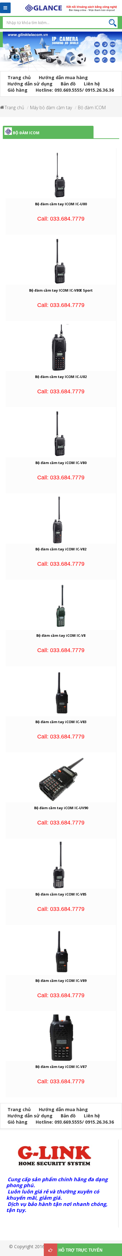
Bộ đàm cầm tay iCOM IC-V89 (60, 980)
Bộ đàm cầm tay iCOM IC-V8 (60, 635)
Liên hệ (92, 84)
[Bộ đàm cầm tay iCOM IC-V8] (61, 606)
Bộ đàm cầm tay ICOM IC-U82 (61, 376)
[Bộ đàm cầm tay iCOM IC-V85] (61, 865)
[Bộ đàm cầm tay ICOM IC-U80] (61, 174)
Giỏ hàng (18, 90)
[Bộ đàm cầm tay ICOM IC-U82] (61, 347)
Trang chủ (19, 77)
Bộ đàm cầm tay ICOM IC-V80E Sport (61, 290)
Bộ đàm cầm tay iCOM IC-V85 (60, 894)
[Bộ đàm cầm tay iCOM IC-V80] (61, 433)
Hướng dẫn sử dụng (30, 84)
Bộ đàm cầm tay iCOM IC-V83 (60, 721)
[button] (3, 54)
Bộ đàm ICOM (92, 107)
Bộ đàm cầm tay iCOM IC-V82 (60, 549)
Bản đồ (68, 84)
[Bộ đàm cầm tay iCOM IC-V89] (61, 951)
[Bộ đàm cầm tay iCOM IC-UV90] (61, 778)
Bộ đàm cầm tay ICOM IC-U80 (61, 204)
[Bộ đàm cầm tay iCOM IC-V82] (61, 520)
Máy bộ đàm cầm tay (51, 107)
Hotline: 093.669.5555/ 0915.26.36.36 (75, 90)
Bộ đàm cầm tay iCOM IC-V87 (60, 1066)
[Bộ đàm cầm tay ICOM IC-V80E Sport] (61, 261)
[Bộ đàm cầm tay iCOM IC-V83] (61, 692)
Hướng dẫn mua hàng (63, 77)
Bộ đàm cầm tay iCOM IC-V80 (60, 462)
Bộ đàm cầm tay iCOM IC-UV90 (61, 807)
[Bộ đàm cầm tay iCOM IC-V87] (61, 1037)
